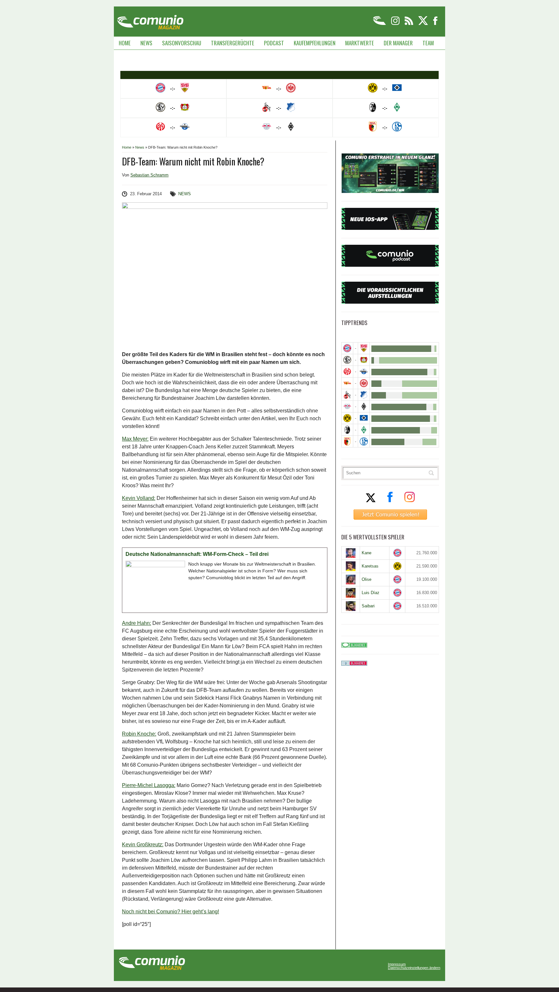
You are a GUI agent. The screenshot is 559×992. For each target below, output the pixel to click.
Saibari (368, 605)
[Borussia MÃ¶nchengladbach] (364, 406)
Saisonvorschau (181, 43)
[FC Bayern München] (397, 553)
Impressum (397, 964)
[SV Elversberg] (347, 360)
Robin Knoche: (139, 734)
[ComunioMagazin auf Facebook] (435, 24)
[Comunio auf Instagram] (395, 24)
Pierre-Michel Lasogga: (148, 785)
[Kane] (350, 553)
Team (428, 43)
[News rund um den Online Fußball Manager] (150, 20)
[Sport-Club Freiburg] (347, 430)
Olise (366, 579)
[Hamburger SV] (364, 418)
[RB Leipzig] (347, 406)
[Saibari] (350, 606)
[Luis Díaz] (350, 593)
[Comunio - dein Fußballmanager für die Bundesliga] (380, 24)
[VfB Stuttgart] (364, 348)
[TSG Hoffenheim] (364, 395)
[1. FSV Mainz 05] (347, 371)
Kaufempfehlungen (314, 43)
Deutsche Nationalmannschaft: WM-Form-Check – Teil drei (197, 554)
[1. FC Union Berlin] (347, 383)
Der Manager (398, 43)
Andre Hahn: (136, 623)
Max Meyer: (135, 439)
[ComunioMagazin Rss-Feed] (409, 24)
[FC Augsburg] (347, 441)
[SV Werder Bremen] (364, 430)
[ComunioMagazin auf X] (423, 24)
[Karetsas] (350, 566)
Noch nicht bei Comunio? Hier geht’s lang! (170, 911)
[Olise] (350, 579)
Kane (366, 552)
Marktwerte (359, 43)
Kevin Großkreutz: (142, 844)
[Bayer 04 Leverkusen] (364, 360)
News (146, 43)
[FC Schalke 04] (364, 441)
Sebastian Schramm (149, 175)
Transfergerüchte (232, 43)
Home (125, 43)
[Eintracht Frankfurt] (364, 383)
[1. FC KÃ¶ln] (347, 395)
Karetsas (370, 566)
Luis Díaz (370, 592)
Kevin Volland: (138, 498)
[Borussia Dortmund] (347, 418)
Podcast (274, 43)
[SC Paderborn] (364, 371)
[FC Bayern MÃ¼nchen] (347, 348)
